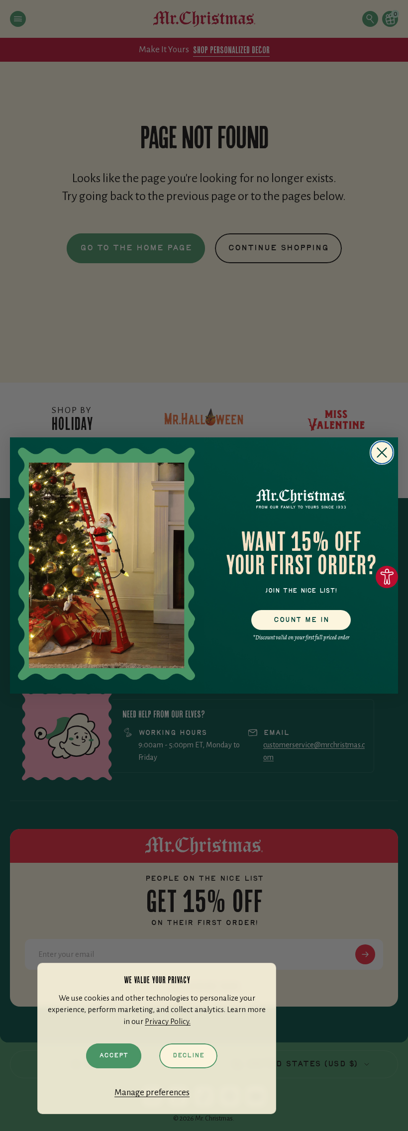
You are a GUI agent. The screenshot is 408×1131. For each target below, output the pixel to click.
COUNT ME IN (301, 620)
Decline (188, 1055)
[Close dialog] (382, 452)
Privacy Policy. (168, 1022)
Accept (113, 1055)
